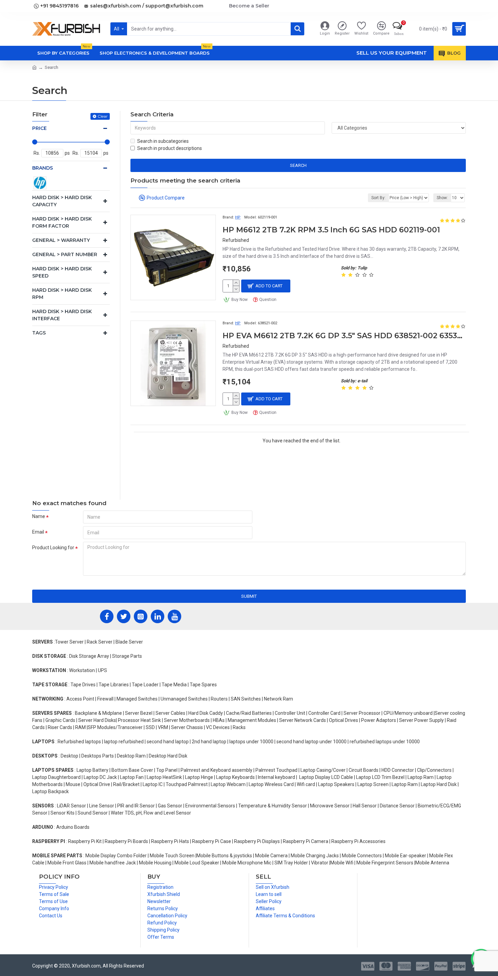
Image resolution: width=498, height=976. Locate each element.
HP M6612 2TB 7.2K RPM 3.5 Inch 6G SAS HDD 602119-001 (331, 229)
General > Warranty (61, 240)
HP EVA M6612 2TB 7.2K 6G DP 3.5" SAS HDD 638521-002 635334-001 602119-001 (344, 335)
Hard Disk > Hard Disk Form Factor (62, 222)
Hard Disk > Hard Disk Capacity (62, 201)
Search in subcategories (163, 141)
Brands (42, 168)
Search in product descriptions (169, 148)
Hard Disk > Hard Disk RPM (62, 293)
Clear (103, 116)
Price (39, 128)
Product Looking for (53, 547)
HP (238, 217)
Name (38, 516)
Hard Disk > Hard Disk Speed (62, 272)
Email (38, 532)
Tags (39, 333)
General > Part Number (64, 254)
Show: (442, 197)
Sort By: (378, 197)
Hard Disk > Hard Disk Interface (62, 315)
